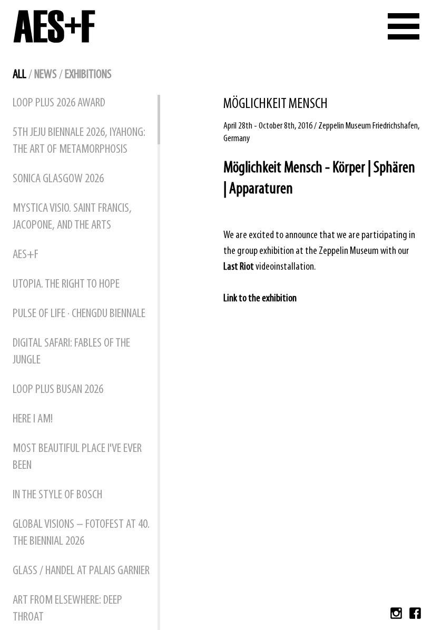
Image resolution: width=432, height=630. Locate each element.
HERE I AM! (33, 419)
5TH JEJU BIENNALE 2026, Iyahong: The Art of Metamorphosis (79, 141)
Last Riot (238, 267)
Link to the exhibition (260, 298)
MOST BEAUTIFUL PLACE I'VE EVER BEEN (77, 457)
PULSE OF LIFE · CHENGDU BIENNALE (79, 314)
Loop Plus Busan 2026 (58, 389)
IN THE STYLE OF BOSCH (57, 495)
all (19, 74)
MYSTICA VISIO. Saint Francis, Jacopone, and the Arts (72, 217)
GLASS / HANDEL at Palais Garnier (81, 571)
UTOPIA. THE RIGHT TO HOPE (66, 284)
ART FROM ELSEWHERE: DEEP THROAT (67, 609)
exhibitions (88, 74)
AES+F (25, 255)
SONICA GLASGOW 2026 (58, 179)
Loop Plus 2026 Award (59, 103)
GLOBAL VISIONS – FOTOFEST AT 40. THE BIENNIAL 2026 (81, 533)
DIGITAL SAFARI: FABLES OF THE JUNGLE (71, 352)
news (45, 74)
